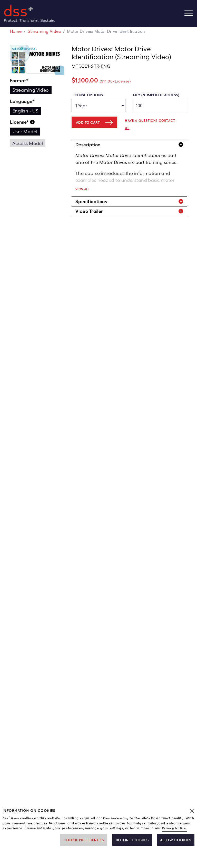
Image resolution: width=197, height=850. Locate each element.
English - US (25, 110)
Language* (22, 101)
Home (16, 31)
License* (20, 122)
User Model (25, 131)
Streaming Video (44, 31)
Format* (19, 80)
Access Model (27, 143)
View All (82, 189)
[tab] (129, 144)
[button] (129, 144)
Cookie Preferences (83, 840)
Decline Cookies (132, 840)
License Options (87, 95)
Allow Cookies (175, 840)
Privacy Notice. (174, 828)
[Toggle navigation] (190, 14)
